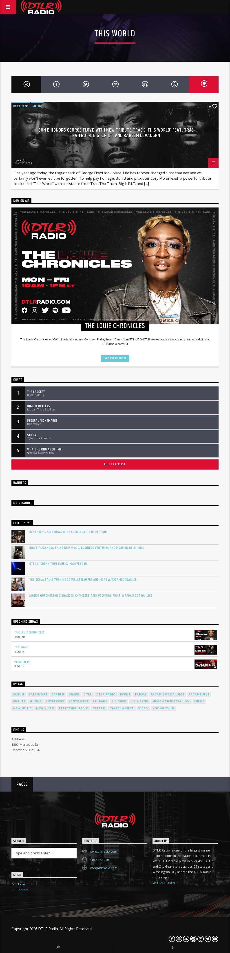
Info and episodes (115, 358)
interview (55, 701)
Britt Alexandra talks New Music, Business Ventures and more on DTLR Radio (86, 548)
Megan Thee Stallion (171, 701)
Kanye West (79, 701)
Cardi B (58, 694)
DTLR (88, 694)
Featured (20, 106)
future (19, 701)
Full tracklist (115, 464)
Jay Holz (20, 160)
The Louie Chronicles (29, 632)
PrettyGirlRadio (73, 708)
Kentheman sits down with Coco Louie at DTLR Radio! (68, 532)
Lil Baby (100, 701)
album (18, 694)
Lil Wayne (139, 701)
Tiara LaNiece (122, 708)
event (125, 694)
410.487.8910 (99, 860)
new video (45, 708)
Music (37, 106)
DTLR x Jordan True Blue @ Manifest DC (58, 564)
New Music (22, 708)
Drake (74, 694)
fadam (140, 694)
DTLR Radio (106, 694)
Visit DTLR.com (164, 882)
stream (99, 708)
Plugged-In (22, 662)
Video (143, 708)
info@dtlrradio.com (103, 868)
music (199, 701)
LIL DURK (119, 701)
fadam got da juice (167, 694)
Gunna (36, 701)
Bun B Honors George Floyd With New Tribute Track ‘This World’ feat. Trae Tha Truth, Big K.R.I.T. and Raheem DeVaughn (116, 132)
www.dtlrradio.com (103, 851)
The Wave (21, 647)
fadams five (199, 694)
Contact (22, 890)
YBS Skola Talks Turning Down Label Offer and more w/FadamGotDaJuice (83, 580)
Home (21, 884)
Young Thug (163, 708)
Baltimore (38, 694)
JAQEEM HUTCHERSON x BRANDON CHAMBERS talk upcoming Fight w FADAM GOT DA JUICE (90, 595)
